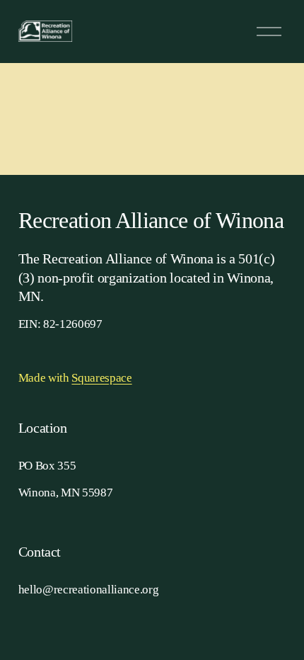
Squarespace (101, 378)
